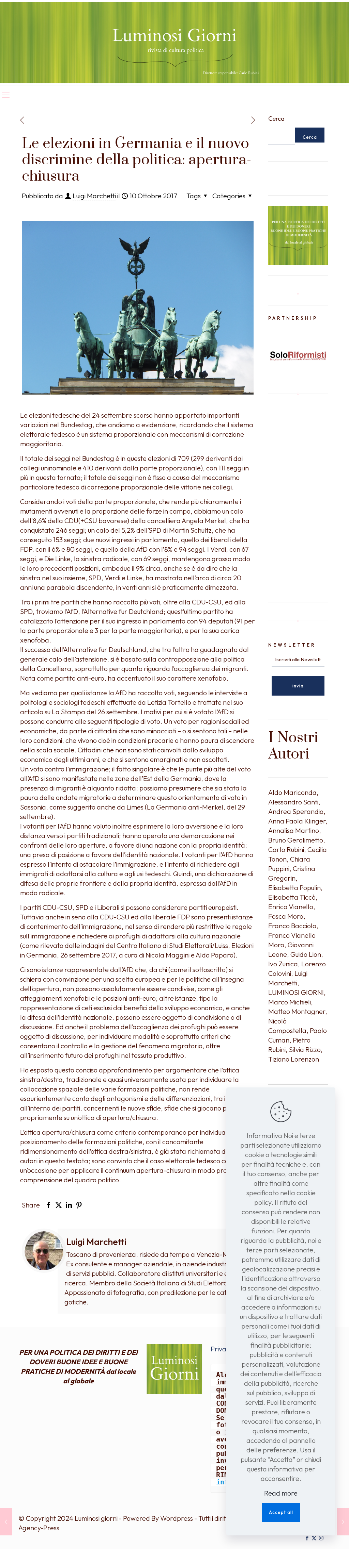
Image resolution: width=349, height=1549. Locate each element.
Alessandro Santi (293, 802)
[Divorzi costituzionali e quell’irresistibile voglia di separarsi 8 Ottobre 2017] (6, 1521)
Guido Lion (305, 954)
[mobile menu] (6, 95)
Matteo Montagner (296, 1011)
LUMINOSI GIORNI (296, 992)
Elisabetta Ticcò (292, 897)
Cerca (276, 118)
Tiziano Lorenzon (293, 1059)
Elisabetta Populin (294, 887)
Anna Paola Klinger (296, 821)
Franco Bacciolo (292, 925)
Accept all (281, 1512)
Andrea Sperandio (295, 811)
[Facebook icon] (306, 1538)
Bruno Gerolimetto (295, 840)
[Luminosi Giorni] (174, 42)
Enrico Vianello (290, 906)
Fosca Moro (285, 916)
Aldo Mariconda (292, 792)
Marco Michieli (289, 1002)
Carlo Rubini (286, 849)
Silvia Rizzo (305, 1049)
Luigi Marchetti (94, 195)
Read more (281, 1493)
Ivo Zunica (283, 964)
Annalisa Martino (293, 830)
